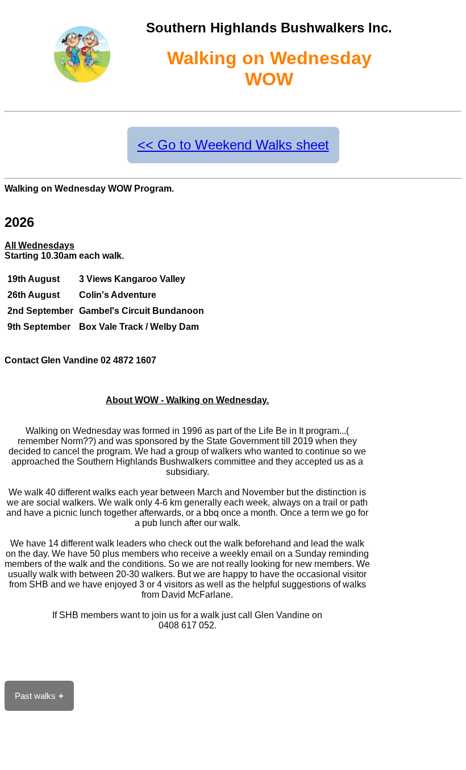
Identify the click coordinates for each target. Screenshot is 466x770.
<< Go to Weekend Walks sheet (233, 144)
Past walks (35, 696)
